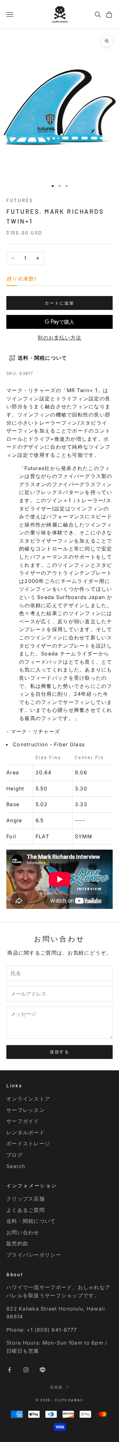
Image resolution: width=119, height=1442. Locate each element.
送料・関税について (31, 1221)
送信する (59, 1051)
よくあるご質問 (25, 1210)
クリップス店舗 (25, 1198)
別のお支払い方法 (59, 337)
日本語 (56, 1387)
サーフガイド (22, 1121)
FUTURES (19, 200)
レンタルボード (25, 1132)
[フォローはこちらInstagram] (26, 1370)
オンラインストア (28, 1099)
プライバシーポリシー (33, 1255)
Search (15, 1166)
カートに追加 (59, 302)
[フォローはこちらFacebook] (9, 1370)
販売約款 (17, 1243)
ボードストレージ (28, 1143)
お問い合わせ (22, 1232)
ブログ (14, 1155)
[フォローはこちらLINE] (42, 1370)
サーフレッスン (25, 1110)
